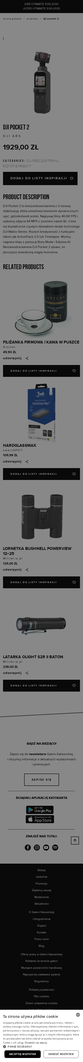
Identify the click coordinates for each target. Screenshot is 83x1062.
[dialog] (41, 531)
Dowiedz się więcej (36, 1042)
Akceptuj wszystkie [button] (22, 1054)
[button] (41, 1047)
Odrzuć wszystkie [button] (61, 1054)
